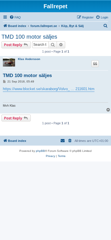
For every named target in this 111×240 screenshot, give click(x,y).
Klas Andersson (29, 59)
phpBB (40, 150)
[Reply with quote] (95, 63)
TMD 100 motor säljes (29, 37)
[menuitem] (15, 17)
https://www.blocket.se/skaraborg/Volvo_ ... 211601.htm (48, 89)
